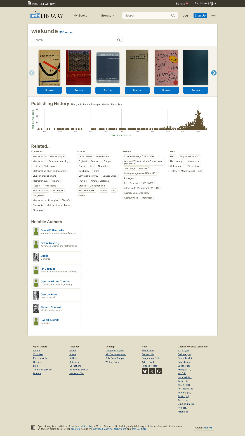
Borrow (49, 90)
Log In (187, 15)
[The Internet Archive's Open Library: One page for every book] (46, 15)
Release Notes (149, 366)
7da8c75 (207, 427)
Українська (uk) (186, 404)
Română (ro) (184, 392)
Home (72, 350)
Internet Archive (83, 426)
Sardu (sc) (183, 396)
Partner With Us (41, 358)
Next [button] (213, 77)
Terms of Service (42, 369)
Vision (36, 350)
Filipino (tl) (183, 411)
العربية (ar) (183, 350)
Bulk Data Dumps (114, 358)
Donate (182, 3)
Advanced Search (78, 369)
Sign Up (200, 15)
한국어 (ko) (184, 385)
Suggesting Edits (151, 358)
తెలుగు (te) (183, 400)
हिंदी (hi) (182, 373)
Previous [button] (30, 77)
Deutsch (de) (185, 358)
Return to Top (76, 373)
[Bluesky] (145, 371)
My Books (80, 15)
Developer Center (114, 350)
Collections (75, 366)
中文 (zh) (183, 408)
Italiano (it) (183, 381)
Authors (73, 358)
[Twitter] (152, 371)
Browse (106, 15)
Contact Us (148, 354)
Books (72, 354)
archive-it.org (139, 429)
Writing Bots (112, 362)
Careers (37, 362)
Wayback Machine (102, 429)
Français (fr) (184, 369)
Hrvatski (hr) (185, 377)
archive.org (120, 429)
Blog (35, 366)
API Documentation (115, 354)
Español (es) (184, 366)
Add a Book (148, 362)
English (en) (184, 362)
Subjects (74, 362)
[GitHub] (159, 371)
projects (75, 429)
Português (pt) (186, 388)
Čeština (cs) (184, 354)
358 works (65, 32)
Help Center (148, 350)
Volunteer (38, 354)
